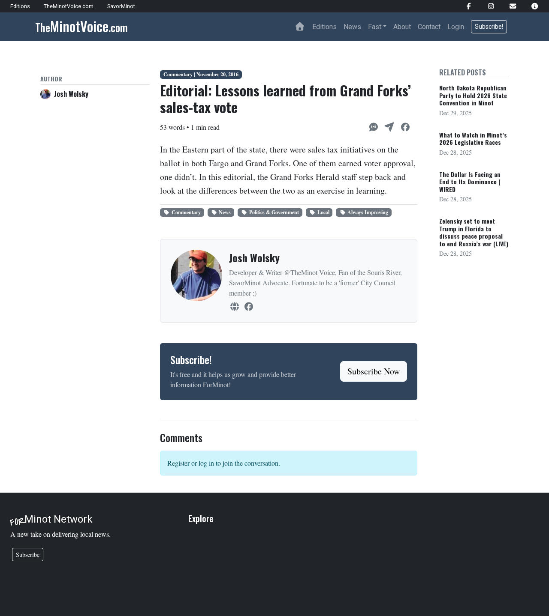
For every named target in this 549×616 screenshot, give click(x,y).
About (402, 27)
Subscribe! (489, 26)
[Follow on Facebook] (248, 307)
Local (323, 212)
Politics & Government (274, 212)
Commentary (186, 212)
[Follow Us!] (465, 6)
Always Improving (367, 212)
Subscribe (27, 554)
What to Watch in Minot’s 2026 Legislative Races (473, 138)
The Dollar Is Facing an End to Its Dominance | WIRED (470, 182)
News (352, 27)
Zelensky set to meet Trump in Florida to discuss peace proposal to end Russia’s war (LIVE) (473, 232)
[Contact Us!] (509, 6)
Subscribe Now (373, 371)
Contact (429, 27)
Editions (324, 27)
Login (455, 27)
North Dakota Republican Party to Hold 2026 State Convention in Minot (473, 95)
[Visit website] (234, 307)
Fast (374, 27)
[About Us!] (531, 6)
